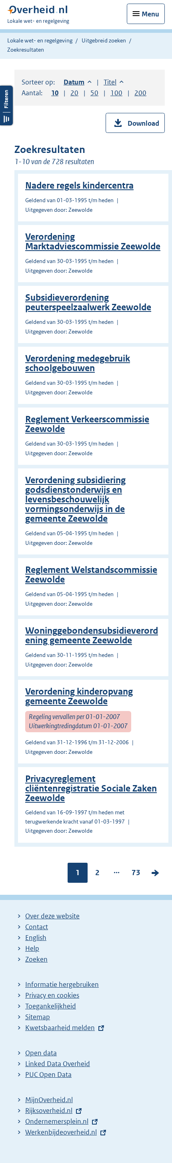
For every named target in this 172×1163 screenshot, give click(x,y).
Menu (150, 14)
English (35, 937)
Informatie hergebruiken (62, 984)
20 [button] (74, 92)
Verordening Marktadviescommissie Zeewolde (92, 241)
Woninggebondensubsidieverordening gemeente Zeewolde (91, 635)
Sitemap (37, 1016)
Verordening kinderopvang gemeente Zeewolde (79, 696)
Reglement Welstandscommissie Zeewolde (91, 574)
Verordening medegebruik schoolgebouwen (77, 363)
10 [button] (54, 92)
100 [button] (116, 92)
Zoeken (36, 959)
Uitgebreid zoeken (104, 40)
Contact (36, 926)
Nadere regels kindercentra (79, 185)
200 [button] (140, 92)
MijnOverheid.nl (49, 1099)
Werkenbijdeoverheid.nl (61, 1132)
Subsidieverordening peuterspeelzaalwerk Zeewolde (88, 302)
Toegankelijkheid (50, 1006)
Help (32, 948)
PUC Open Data (48, 1074)
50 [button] (94, 92)
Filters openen (6, 105)
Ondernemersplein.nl (56, 1121)
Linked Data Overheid (57, 1063)
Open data (41, 1053)
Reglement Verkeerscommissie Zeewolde (87, 424)
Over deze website (52, 916)
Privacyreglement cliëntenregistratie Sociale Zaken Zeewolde (91, 788)
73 (136, 874)
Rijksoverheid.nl (48, 1110)
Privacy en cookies (52, 995)
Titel (114, 82)
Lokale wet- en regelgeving (39, 40)
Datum (78, 82)
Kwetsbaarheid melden (60, 1027)
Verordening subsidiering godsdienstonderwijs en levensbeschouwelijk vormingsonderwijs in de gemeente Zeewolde (75, 499)
